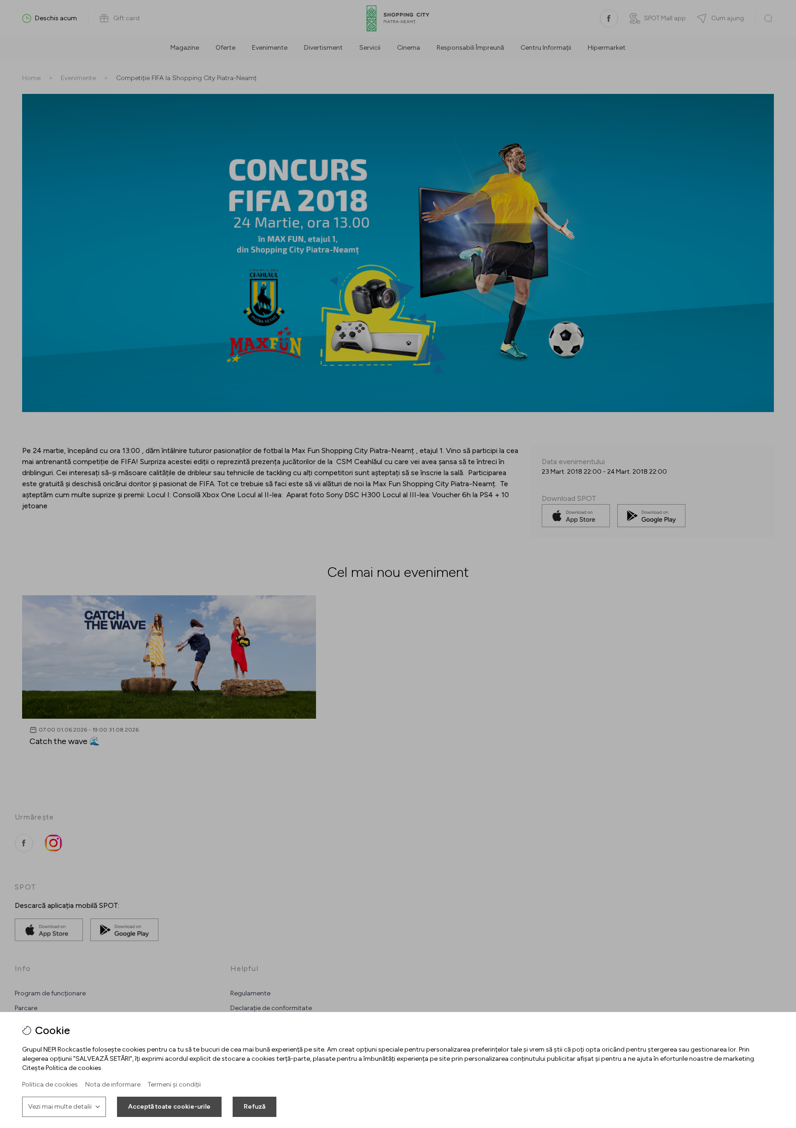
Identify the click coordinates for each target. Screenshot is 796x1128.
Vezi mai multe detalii (60, 1107)
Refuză (254, 1107)
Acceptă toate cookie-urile (169, 1107)
